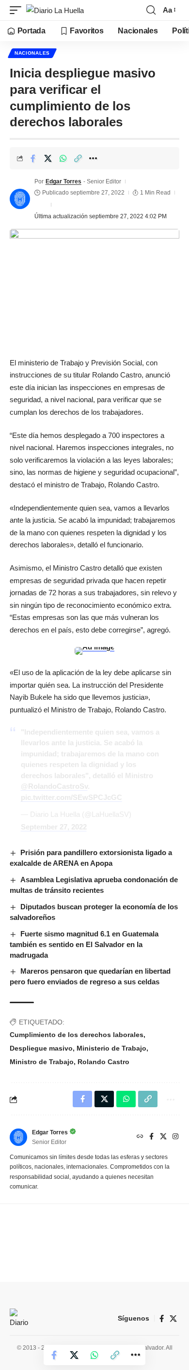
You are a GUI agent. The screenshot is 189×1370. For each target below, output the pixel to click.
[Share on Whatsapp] (63, 158)
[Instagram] (175, 1137)
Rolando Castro (103, 1062)
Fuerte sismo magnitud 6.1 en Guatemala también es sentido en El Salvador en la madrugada (84, 944)
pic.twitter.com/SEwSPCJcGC (71, 797)
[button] (18, 10)
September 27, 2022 (54, 827)
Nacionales (32, 53)
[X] (163, 1137)
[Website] (140, 1137)
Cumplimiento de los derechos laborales (76, 1035)
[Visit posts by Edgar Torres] (20, 199)
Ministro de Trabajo (42, 1062)
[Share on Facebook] (33, 158)
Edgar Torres (63, 181)
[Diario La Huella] (55, 10)
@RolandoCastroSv (54, 786)
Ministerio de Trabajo (111, 1048)
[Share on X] (48, 158)
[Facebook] (151, 1137)
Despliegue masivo (41, 1048)
